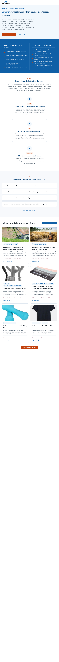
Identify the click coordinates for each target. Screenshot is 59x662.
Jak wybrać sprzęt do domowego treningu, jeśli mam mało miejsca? (23, 186)
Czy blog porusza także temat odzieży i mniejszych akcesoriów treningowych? (26, 204)
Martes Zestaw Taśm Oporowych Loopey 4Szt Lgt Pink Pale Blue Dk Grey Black (42, 288)
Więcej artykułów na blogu (28, 210)
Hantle (6, 323)
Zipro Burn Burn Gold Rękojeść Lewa (14, 289)
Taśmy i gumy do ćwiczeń (46, 283)
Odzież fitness (37, 323)
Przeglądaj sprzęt (8, 34)
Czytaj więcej (6, 261)
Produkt (6, 283)
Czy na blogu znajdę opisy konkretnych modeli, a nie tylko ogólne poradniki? (25, 192)
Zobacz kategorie (23, 34)
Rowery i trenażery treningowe (12, 285)
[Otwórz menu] (55, 2)
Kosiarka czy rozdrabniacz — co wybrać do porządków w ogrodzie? (13, 248)
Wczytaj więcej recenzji (29, 347)
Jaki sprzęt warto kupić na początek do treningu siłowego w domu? (22, 198)
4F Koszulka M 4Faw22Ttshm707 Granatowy (42, 327)
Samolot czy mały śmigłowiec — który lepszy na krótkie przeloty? (43, 248)
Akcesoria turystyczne (10, 244)
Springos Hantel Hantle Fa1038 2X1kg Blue (14, 327)
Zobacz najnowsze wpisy (49, 223)
